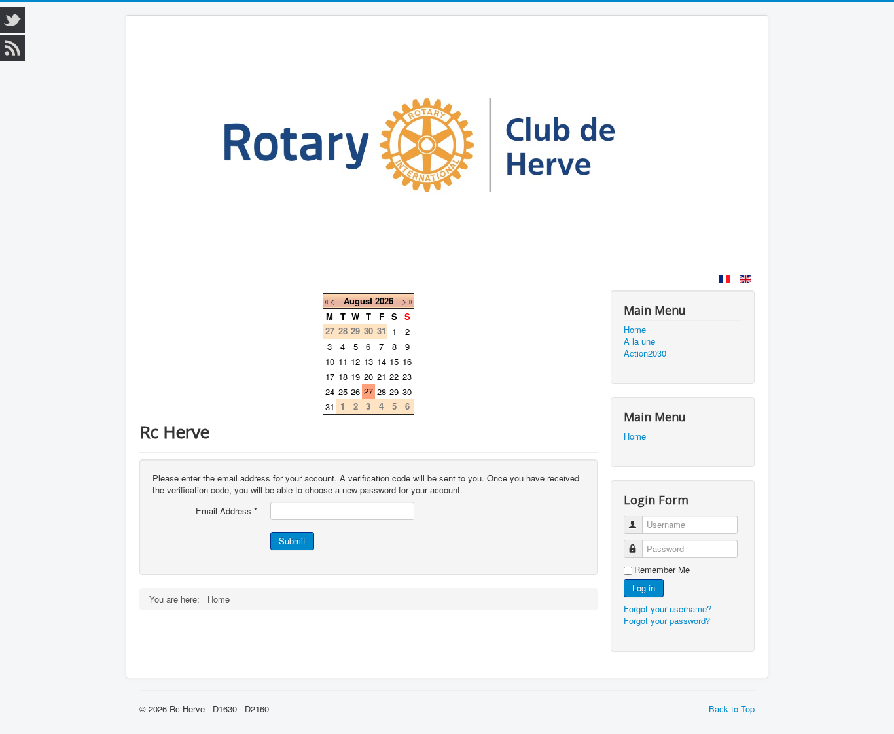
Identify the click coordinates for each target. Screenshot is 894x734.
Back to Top (732, 709)
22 (394, 376)
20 (368, 376)
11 (343, 361)
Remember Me (662, 570)
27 (368, 391)
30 (407, 391)
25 (343, 391)
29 (394, 391)
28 (381, 391)
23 (407, 376)
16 (407, 361)
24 (329, 391)
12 (355, 361)
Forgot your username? (667, 609)
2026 (384, 300)
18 (343, 376)
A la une (639, 341)
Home (635, 330)
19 (355, 376)
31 (329, 406)
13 (368, 361)
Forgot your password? (667, 620)
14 (381, 361)
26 (355, 391)
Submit (292, 540)
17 (329, 376)
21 (381, 376)
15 (394, 361)
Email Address (226, 511)
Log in (643, 588)
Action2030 (645, 353)
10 (329, 361)
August (358, 300)
